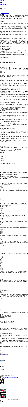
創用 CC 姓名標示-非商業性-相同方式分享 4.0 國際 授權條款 (11, 377)
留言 (4, 354)
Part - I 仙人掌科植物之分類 (5, 13)
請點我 (13, 375)
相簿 (1, 9)
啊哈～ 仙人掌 (3, 4)
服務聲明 (19, 399)
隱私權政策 (17, 399)
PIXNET (10, 399)
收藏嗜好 (5, 8)
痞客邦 (3, 354)
